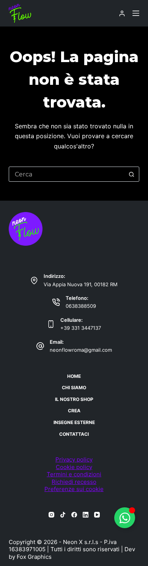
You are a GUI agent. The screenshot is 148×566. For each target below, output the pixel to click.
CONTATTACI (74, 434)
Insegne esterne (74, 422)
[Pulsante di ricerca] (131, 174)
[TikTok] (63, 515)
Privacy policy (74, 459)
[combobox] (66, 174)
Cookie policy (74, 467)
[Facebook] (74, 515)
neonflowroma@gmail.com (81, 350)
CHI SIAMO (74, 387)
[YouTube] (97, 515)
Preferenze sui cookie (74, 489)
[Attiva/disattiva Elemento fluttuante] (124, 517)
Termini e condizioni (74, 474)
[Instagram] (51, 515)
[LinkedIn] (85, 515)
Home (74, 376)
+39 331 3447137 (80, 328)
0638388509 (81, 306)
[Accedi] (122, 13)
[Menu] (135, 13)
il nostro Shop (74, 399)
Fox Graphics (34, 556)
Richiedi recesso (74, 481)
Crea (74, 410)
